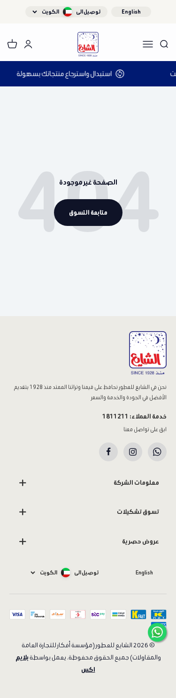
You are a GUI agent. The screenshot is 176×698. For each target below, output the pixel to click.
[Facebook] (108, 451)
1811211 (115, 416)
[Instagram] (132, 451)
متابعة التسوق (88, 212)
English (131, 12)
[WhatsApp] (157, 451)
